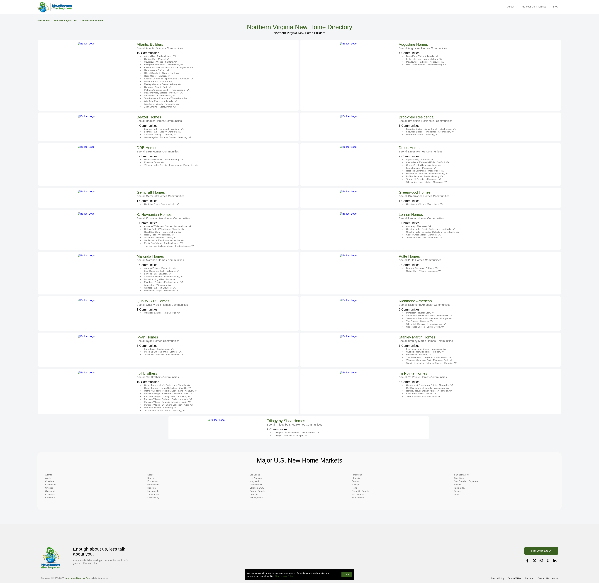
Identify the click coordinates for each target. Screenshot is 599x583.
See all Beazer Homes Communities (159, 120)
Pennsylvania (256, 497)
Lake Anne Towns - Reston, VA (421, 393)
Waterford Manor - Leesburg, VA (422, 134)
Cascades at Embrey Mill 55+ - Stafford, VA (427, 162)
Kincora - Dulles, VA (154, 162)
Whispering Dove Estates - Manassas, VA (426, 182)
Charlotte (49, 481)
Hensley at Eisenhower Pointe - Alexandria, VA (429, 390)
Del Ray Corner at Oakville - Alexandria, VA (427, 388)
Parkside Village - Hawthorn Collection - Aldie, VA (168, 393)
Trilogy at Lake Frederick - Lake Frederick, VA (296, 432)
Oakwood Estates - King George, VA (162, 312)
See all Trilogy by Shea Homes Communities (294, 424)
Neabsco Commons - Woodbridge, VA (425, 170)
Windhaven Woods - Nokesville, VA (161, 104)
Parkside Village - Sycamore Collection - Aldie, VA (168, 405)
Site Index (529, 578)
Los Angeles (256, 478)
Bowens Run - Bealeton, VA (157, 273)
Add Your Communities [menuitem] (533, 6)
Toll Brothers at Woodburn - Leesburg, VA (164, 410)
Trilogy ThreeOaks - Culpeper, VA (290, 435)
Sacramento (358, 494)
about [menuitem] (510, 6)
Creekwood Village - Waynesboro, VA (424, 204)
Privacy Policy (497, 578)
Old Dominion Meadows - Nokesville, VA (164, 240)
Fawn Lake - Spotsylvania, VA (158, 349)
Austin (48, 478)
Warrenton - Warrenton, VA (157, 285)
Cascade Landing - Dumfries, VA (160, 134)
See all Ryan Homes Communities (158, 341)
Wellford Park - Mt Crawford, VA (159, 288)
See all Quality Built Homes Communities (162, 304)
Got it (346, 574)
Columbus (50, 497)
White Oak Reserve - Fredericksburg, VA (426, 324)
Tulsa (456, 494)
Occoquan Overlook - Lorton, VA (160, 237)
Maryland (254, 481)
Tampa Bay (459, 488)
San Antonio (358, 497)
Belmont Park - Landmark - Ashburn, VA (163, 129)
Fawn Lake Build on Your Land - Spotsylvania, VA (168, 67)
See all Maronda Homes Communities (160, 260)
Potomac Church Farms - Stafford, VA (162, 351)
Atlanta (48, 474)
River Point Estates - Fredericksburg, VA (426, 64)
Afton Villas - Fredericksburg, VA (160, 56)
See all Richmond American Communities (424, 304)
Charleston (50, 484)
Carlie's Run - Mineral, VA (156, 59)
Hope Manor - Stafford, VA (157, 76)
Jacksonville (153, 494)
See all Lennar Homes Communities (421, 218)
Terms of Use (514, 578)
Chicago (49, 488)
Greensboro (153, 484)
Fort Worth (152, 481)
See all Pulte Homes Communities (420, 260)
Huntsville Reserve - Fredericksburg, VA (163, 159)
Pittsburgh (357, 474)
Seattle (457, 484)
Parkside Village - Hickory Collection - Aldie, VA (167, 396)
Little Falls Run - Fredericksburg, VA (424, 59)
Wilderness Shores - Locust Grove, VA (425, 327)
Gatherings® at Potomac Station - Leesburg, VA (167, 137)
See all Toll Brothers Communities (158, 377)
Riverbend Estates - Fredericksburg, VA (163, 282)
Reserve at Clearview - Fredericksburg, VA (427, 173)
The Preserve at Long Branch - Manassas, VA (428, 357)
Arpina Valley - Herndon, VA (419, 159)
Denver (151, 478)
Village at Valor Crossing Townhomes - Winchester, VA (170, 165)
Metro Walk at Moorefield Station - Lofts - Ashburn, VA (170, 390)
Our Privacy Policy (284, 576)
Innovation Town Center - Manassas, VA (426, 349)
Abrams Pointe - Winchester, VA (159, 268)
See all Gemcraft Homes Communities (160, 196)
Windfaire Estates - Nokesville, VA (160, 101)
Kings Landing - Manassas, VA (421, 168)
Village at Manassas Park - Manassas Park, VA (429, 360)
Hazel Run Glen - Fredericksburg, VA (162, 232)
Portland (356, 481)
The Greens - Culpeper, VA (419, 321)
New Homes (43, 20)
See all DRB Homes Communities (158, 151)
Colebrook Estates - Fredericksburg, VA (163, 276)
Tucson (457, 491)
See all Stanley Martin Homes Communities (426, 341)
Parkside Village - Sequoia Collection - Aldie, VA (167, 402)
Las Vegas (255, 474)
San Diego (459, 478)
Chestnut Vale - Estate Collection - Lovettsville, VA (430, 229)
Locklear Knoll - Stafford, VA (158, 81)
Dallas (150, 474)
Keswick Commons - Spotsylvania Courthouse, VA (168, 78)
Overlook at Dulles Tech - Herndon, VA (425, 351)
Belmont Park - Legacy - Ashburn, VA (162, 131)
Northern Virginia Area (66, 20)
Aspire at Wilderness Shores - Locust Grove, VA (167, 226)
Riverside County (360, 491)
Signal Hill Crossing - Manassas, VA (423, 179)
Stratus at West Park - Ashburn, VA (423, 396)
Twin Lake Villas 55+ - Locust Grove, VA (163, 354)
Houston (151, 488)
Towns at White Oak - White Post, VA (424, 237)
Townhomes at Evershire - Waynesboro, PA (165, 98)
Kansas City (153, 497)
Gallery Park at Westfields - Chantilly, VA (164, 229)
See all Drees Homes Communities (420, 151)
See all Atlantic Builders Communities (160, 48)
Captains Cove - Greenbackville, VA (161, 204)
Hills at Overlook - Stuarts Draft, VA (161, 73)
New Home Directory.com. (78, 578)
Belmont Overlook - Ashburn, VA (422, 268)
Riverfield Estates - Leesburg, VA (160, 407)
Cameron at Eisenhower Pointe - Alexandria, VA (429, 385)
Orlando (254, 494)
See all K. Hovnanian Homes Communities (163, 218)
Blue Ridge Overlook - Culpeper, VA (161, 271)
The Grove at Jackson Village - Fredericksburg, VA (169, 246)
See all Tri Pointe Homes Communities (423, 377)
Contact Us (543, 578)
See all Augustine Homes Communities (423, 48)
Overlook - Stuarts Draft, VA (157, 87)
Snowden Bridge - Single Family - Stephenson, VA (430, 129)
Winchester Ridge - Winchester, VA (161, 290)
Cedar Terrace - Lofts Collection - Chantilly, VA (167, 385)
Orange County (257, 491)
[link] (527, 560)
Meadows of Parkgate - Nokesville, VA (425, 62)
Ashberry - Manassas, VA (418, 226)
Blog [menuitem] (555, 6)
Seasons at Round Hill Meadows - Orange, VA (429, 318)
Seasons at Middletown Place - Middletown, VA (429, 315)
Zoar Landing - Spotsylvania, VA (160, 106)
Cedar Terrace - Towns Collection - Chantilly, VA (167, 388)
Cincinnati (50, 491)
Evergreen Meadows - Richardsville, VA (163, 64)
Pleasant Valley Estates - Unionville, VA (163, 92)
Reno (354, 488)
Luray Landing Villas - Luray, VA (159, 279)
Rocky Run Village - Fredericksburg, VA (163, 243)
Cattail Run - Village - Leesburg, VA (423, 271)
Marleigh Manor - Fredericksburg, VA (162, 84)
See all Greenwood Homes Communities (424, 196)
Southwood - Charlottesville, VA (159, 95)
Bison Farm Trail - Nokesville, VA (422, 56)
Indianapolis (153, 491)
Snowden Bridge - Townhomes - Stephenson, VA (430, 131)
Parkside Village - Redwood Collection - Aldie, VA (168, 399)
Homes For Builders (92, 20)
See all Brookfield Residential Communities (425, 120)
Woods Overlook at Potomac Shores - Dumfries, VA (431, 363)
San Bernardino (462, 474)
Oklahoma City (257, 488)
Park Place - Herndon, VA (418, 354)
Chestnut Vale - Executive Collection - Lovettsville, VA (432, 232)
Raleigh (355, 484)
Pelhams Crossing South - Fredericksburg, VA (166, 90)
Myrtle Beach (256, 484)
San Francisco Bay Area (466, 481)
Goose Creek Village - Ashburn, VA (423, 165)
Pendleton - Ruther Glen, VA (420, 312)
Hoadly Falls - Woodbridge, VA (159, 234)
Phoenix (356, 478)
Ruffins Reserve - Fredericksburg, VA (424, 176)
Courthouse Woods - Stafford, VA (160, 62)
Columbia (50, 494)
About (555, 578)
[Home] (54, 7)
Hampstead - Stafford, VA (156, 70)
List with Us (539, 551)
